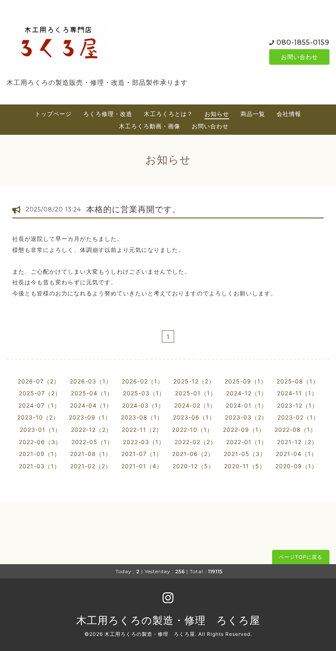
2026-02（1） (142, 381)
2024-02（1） (195, 405)
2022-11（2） (142, 429)
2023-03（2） (246, 417)
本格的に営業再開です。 (133, 209)
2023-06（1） (194, 417)
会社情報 (289, 113)
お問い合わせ (299, 56)
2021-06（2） (193, 453)
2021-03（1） (39, 466)
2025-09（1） (246, 381)
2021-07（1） (141, 453)
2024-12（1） (246, 393)
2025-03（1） (144, 393)
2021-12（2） (297, 441)
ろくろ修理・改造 (107, 113)
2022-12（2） (91, 429)
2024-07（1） (39, 405)
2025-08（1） (298, 381)
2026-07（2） (39, 381)
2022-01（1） (246, 441)
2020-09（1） (296, 466)
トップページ (53, 113)
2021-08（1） (90, 453)
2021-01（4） (142, 466)
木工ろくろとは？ (168, 113)
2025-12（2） (194, 381)
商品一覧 (253, 113)
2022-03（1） (144, 441)
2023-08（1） (142, 417)
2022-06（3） (40, 441)
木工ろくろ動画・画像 (149, 125)
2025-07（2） (40, 393)
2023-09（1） (90, 417)
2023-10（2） (38, 417)
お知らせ (216, 113)
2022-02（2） (195, 441)
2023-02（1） (298, 417)
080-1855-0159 (303, 42)
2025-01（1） (195, 393)
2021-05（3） (245, 453)
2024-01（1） (246, 405)
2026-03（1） (91, 381)
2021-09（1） (39, 453)
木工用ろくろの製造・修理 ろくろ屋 (168, 620)
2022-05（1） (92, 441)
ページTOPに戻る (300, 557)
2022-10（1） (192, 429)
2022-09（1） (244, 429)
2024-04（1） (91, 405)
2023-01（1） (40, 429)
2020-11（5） (245, 466)
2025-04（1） (92, 393)
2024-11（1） (297, 393)
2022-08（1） (295, 429)
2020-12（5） (193, 466)
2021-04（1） (296, 453)
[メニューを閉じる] (168, 325)
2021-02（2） (90, 466)
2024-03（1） (143, 405)
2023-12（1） (297, 405)
